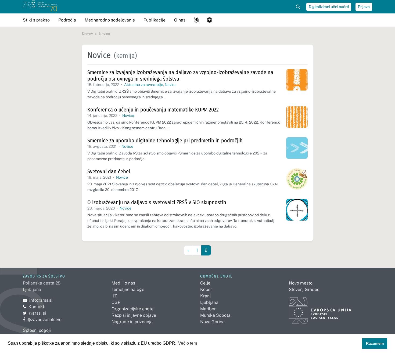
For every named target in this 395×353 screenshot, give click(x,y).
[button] (196, 20)
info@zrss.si (37, 300)
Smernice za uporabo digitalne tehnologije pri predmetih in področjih (165, 140)
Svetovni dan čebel (108, 171)
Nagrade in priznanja (132, 321)
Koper (206, 289)
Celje (205, 283)
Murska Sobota (215, 315)
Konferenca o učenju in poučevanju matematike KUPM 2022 (153, 109)
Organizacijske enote (132, 308)
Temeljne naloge (128, 289)
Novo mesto (301, 283)
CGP (116, 302)
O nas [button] (179, 20)
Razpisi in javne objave (134, 315)
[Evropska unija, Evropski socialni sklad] (320, 308)
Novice (171, 84)
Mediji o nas (123, 283)
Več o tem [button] (187, 343)
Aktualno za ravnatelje (143, 84)
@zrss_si (34, 313)
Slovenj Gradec (304, 289)
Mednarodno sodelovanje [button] (110, 20)
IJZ (114, 295)
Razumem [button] (375, 343)
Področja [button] (67, 20)
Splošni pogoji (37, 330)
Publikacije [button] (154, 20)
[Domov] (40, 6)
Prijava (364, 7)
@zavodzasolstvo (42, 319)
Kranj (205, 295)
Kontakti (36, 306)
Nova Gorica (212, 321)
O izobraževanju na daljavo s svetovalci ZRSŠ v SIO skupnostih (156, 202)
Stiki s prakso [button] (36, 20)
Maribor (208, 308)
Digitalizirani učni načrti (329, 7)
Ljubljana (209, 302)
